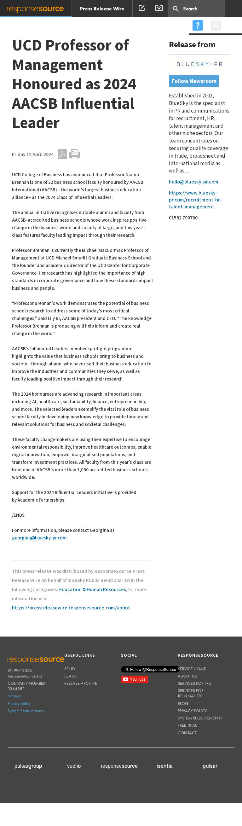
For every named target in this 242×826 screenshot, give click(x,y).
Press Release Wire (102, 8)
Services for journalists (191, 693)
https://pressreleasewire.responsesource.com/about (71, 608)
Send (69, 669)
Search (71, 676)
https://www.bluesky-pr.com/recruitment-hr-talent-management (195, 200)
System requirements (200, 718)
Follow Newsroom (194, 81)
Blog (183, 703)
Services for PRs (194, 683)
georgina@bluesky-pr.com (39, 538)
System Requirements (26, 710)
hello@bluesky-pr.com (193, 182)
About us (187, 676)
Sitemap (14, 696)
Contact (187, 733)
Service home (192, 669)
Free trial (187, 725)
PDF (62, 154)
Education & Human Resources (92, 589)
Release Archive (80, 683)
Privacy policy (19, 703)
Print (74, 154)
